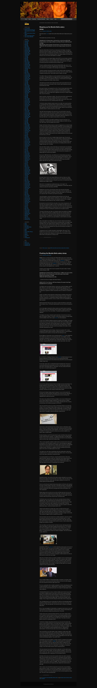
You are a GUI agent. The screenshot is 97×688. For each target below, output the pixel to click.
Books (26, 224)
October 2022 (27, 90)
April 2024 (26, 71)
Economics (44, 677)
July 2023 (26, 81)
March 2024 (27, 72)
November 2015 (27, 185)
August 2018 (27, 146)
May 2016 (26, 177)
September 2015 (27, 187)
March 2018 (27, 151)
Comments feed (27, 244)
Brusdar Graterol (63, 677)
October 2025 (27, 52)
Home (26, 19)
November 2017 (27, 156)
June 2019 (26, 134)
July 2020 (26, 118)
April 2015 (26, 193)
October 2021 (27, 103)
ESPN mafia (52, 247)
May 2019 (26, 135)
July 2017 (26, 161)
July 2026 (26, 42)
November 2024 (27, 65)
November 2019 (27, 128)
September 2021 (27, 104)
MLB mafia (56, 247)
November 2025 (27, 51)
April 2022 (26, 97)
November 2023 (27, 76)
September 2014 (27, 201)
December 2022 (27, 88)
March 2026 (27, 46)
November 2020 (27, 114)
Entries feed (27, 242)
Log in (26, 241)
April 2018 (26, 150)
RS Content (27, 235)
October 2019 (27, 129)
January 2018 (27, 154)
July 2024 (26, 69)
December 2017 (27, 155)
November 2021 (27, 102)
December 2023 (27, 75)
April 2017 (26, 164)
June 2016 (26, 176)
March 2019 (27, 137)
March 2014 (27, 208)
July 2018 (26, 147)
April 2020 (26, 122)
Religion (26, 234)
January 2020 (27, 125)
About (30, 19)
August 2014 (27, 202)
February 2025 (27, 62)
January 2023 (27, 86)
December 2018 (27, 141)
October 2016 (27, 172)
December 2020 (27, 112)
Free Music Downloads (41, 19)
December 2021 (27, 101)
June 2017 (26, 162)
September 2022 (27, 91)
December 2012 (27, 219)
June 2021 (26, 107)
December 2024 (27, 64)
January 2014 (27, 211)
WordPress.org (27, 245)
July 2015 (26, 189)
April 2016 (26, 179)
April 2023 (26, 83)
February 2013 (27, 218)
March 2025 (27, 60)
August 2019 (27, 131)
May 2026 (26, 44)
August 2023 (27, 79)
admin (51, 31)
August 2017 (27, 160)
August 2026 (27, 40)
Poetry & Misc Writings (29, 231)
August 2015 (27, 188)
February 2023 (27, 85)
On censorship (27, 28)
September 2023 (27, 78)
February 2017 (27, 167)
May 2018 (26, 149)
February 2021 (27, 110)
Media (48, 19)
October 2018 (27, 143)
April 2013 (26, 216)
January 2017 (27, 168)
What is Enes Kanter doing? (29, 35)
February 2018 (27, 153)
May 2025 (26, 58)
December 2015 (27, 183)
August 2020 (27, 117)
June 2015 (26, 190)
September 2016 (27, 173)
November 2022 (27, 89)
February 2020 (27, 124)
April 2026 (26, 45)
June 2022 (26, 95)
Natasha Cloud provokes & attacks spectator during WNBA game (30, 31)
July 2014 (26, 203)
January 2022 (27, 99)
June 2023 (26, 82)
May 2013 (26, 215)
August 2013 (27, 214)
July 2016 (26, 175)
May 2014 (26, 206)
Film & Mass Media (49, 677)
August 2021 (27, 105)
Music (26, 230)
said (47, 33)
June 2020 (26, 120)
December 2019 (27, 127)
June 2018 (26, 148)
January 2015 (27, 196)
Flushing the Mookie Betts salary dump (53, 253)
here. (63, 335)
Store (55, 19)
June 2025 (26, 57)
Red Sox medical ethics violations (63, 247)
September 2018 (27, 144)
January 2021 (27, 111)
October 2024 (27, 66)
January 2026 (27, 49)
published (62, 260)
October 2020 (27, 115)
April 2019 (26, 136)
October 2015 (27, 186)
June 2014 (26, 205)
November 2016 (27, 170)
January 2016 (27, 182)
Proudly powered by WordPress (48, 684)
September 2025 (27, 53)
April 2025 (26, 59)
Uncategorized (27, 237)
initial (40, 259)
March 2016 (27, 180)
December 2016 (27, 169)
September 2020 (27, 116)
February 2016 (27, 181)
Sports (46, 247)
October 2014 (27, 200)
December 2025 (27, 50)
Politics (44, 247)
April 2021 (26, 108)
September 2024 (27, 68)
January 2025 (27, 63)
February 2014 (27, 209)
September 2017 (27, 159)
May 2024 (26, 70)
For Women (27, 228)
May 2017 (26, 163)
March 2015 (27, 194)
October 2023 (27, 77)
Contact (51, 19)
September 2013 (27, 213)
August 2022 (27, 92)
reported (59, 357)
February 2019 (27, 138)
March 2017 (27, 166)
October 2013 (27, 212)
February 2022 (27, 98)
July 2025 (26, 56)
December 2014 (27, 198)
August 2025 (27, 55)
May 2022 (26, 96)
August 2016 (27, 174)
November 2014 (27, 199)
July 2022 (26, 94)
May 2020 (26, 121)
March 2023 (27, 84)
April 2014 (26, 207)
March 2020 (27, 123)
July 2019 (26, 133)
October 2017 (27, 157)
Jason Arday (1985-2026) (29, 36)
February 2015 (27, 195)
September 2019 (27, 130)
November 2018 (27, 142)
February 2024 (27, 73)
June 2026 (26, 43)
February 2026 (27, 47)
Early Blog (34, 19)
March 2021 (27, 109)
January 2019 (27, 140)
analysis (56, 317)
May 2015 (26, 192)
